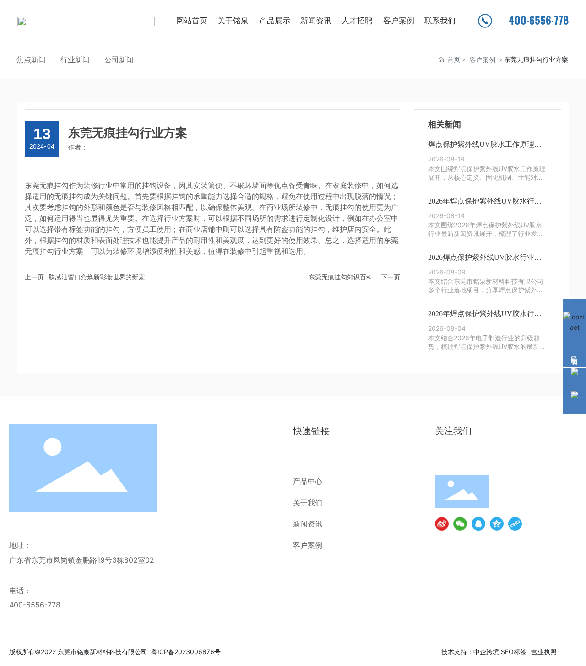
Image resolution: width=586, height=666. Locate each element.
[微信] (460, 524)
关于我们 (307, 502)
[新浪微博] (442, 524)
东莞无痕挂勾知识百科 (341, 277)
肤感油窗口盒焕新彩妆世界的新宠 (97, 277)
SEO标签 (513, 651)
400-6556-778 (34, 604)
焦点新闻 (31, 59)
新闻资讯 (307, 523)
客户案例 (482, 60)
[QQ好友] (478, 524)
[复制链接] (515, 524)
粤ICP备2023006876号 (186, 651)
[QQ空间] (497, 524)
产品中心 (307, 481)
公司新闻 (119, 59)
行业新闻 (75, 59)
